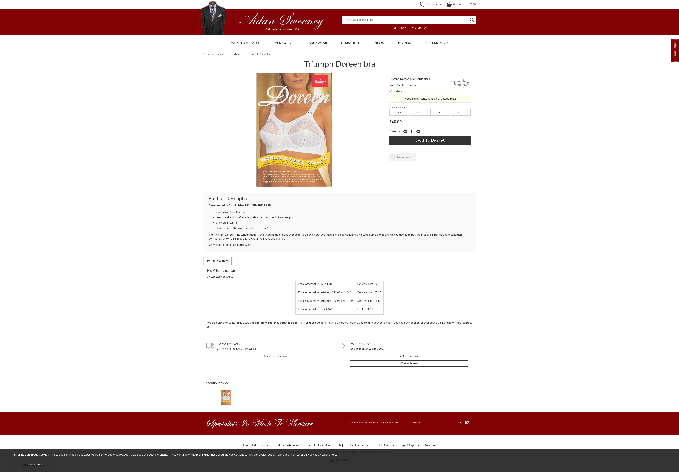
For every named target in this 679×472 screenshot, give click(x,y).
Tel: (409, 28)
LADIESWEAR (317, 43)
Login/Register (409, 445)
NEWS (379, 43)
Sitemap (430, 445)
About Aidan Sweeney (257, 445)
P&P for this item (217, 261)
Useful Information (318, 445)
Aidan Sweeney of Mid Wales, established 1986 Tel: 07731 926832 (385, 422)
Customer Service (361, 445)
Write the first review (402, 85)
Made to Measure (289, 445)
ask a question (409, 356)
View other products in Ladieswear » (231, 245)
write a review (409, 363)
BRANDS (404, 43)
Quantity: (395, 131)
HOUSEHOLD (351, 43)
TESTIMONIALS (436, 43)
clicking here (329, 454)
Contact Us (386, 445)
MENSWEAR (284, 43)
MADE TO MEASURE (245, 43)
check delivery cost (275, 356)
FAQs (340, 445)
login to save (405, 157)
